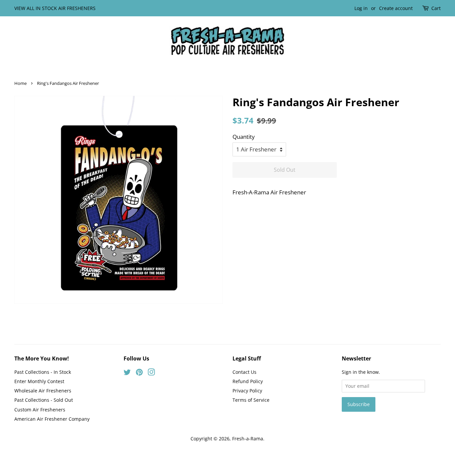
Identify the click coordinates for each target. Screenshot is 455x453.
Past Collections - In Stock (42, 372)
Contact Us (244, 372)
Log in (361, 8)
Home (20, 83)
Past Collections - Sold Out (43, 400)
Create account (396, 8)
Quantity (243, 136)
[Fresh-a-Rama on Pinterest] (139, 373)
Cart (436, 8)
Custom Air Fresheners (39, 409)
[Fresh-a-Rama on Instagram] (151, 373)
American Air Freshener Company (52, 419)
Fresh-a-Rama (247, 438)
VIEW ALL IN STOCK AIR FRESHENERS (55, 8)
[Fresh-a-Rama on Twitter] (127, 373)
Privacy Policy (247, 390)
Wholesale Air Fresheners (42, 390)
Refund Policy (247, 381)
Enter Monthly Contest (39, 381)
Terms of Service (250, 400)
